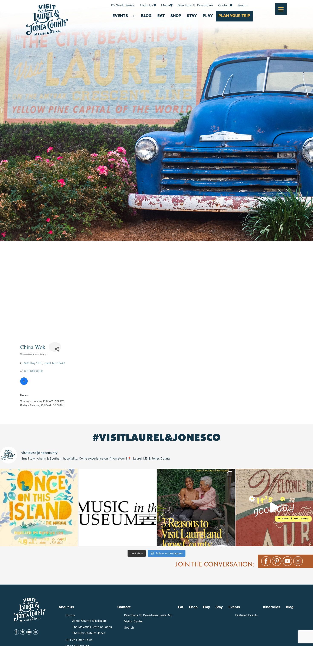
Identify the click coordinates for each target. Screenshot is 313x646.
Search (242, 5)
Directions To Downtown (195, 5)
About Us (146, 5)
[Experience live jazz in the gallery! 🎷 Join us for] (117, 507)
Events (120, 15)
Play (208, 15)
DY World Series (122, 5)
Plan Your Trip (234, 15)
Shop (175, 15)
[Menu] (281, 9)
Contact (224, 5)
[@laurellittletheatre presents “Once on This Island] (39, 507)
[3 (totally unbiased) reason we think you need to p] (196, 507)
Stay (192, 15)
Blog (146, 15)
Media (165, 5)
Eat (161, 15)
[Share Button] (55, 347)
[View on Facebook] (24, 384)
